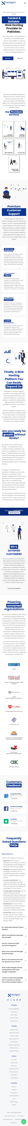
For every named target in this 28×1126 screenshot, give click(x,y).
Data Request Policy (7, 1119)
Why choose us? (7, 854)
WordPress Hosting (14, 1032)
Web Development (14, 1039)
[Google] (11, 1000)
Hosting (14, 1026)
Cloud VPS (14, 1059)
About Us (20, 58)
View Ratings (14, 811)
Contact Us (14, 1089)
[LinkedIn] (14, 1000)
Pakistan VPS (14, 1062)
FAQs (14, 1099)
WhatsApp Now (14, 513)
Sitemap (14, 1104)
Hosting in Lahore (14, 1048)
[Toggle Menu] (25, 3)
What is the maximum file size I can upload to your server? (12, 961)
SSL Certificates (14, 1042)
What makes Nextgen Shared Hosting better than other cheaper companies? (12, 970)
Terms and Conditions (10, 1116)
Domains (14, 1005)
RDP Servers (14, 1065)
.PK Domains (14, 1012)
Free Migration (14, 1078)
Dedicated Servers (14, 1068)
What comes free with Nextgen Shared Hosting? (12, 953)
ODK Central (14, 1075)
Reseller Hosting (14, 1035)
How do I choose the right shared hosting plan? (10, 944)
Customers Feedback (14, 588)
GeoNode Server (14, 1072)
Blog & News (14, 1092)
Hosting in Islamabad (14, 1045)
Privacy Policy (20, 1116)
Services (7, 58)
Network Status (14, 1101)
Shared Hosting (14, 1029)
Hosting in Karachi (14, 1051)
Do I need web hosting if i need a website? (13, 928)
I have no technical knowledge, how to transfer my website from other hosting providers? (12, 980)
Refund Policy (14, 1122)
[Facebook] (8, 1000)
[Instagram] (17, 1000)
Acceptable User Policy (19, 1119)
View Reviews (14, 798)
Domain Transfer (14, 1018)
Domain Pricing (14, 1021)
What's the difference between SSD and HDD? (12, 936)
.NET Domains (14, 1015)
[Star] (20, 1000)
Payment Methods (14, 1095)
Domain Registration (14, 1008)
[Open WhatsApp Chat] (23, 1121)
